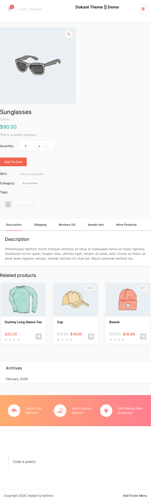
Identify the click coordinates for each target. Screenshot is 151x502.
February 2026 (17, 379)
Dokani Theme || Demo (97, 7)
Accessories (30, 183)
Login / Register (30, 9)
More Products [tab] (126, 224)
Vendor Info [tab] (96, 224)
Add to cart (13, 162)
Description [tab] (14, 224)
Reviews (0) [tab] (67, 224)
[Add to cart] (39, 336)
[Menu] (143, 9)
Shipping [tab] (40, 224)
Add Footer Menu (135, 495)
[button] (68, 34)
